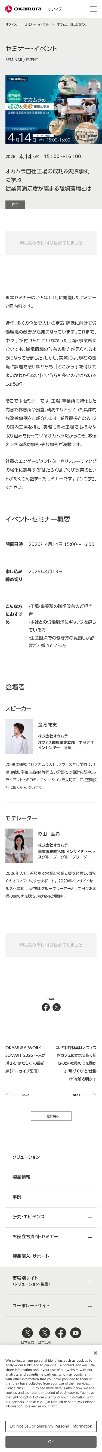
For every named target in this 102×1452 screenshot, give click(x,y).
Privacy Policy (17, 1410)
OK (51, 1442)
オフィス (55, 9)
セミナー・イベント (37, 24)
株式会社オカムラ (23, 9)
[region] (51, 1398)
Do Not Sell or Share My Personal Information (51, 1426)
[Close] (95, 1353)
